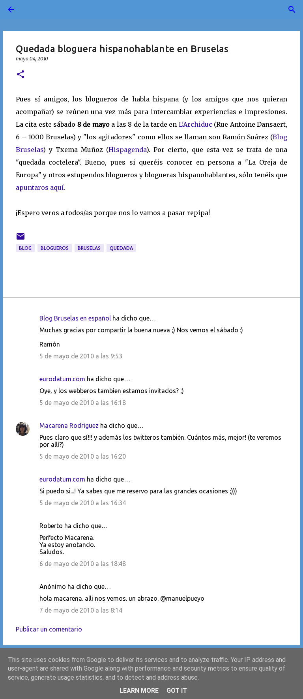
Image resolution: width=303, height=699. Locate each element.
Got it (176, 690)
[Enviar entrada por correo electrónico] (20, 239)
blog (25, 248)
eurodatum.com (62, 378)
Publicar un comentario (49, 629)
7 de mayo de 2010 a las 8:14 (80, 610)
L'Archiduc (195, 124)
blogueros (55, 248)
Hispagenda (127, 150)
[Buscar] (33, 9)
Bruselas (89, 248)
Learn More (139, 690)
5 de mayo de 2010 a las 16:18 (82, 402)
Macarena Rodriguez (69, 425)
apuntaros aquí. (40, 187)
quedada (121, 248)
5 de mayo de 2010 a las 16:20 (82, 456)
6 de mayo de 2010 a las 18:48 (82, 563)
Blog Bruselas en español (75, 318)
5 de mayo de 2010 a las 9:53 (80, 356)
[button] (20, 74)
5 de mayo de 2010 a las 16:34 (82, 502)
